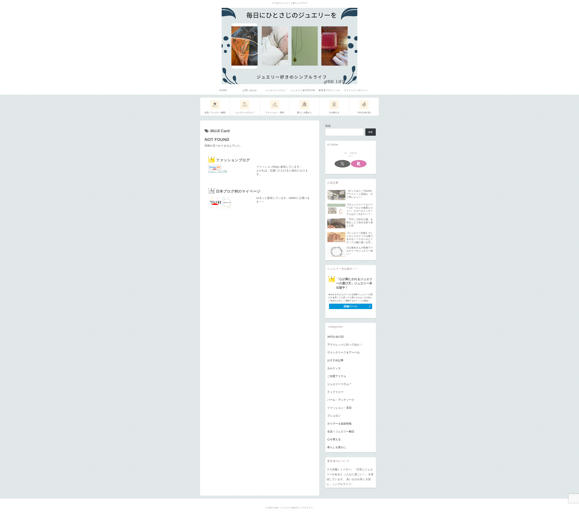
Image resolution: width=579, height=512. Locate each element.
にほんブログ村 (217, 171)
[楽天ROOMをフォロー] (359, 164)
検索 (328, 125)
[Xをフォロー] (342, 164)
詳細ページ (350, 306)
